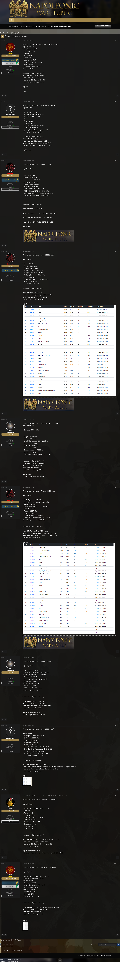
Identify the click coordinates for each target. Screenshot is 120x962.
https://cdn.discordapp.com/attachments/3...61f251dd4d (42, 853)
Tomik (16, 961)
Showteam (81, 956)
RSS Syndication (106, 956)
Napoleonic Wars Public (16, 26)
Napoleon (10, 432)
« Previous (8, 32)
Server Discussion (47, 26)
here (24, 91)
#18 (115, 725)
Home (16, 20)
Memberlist (24, 20)
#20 (115, 863)
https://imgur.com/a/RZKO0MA (34, 714)
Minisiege (38, 26)
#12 (115, 101)
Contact (32, 20)
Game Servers (29, 26)
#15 (115, 419)
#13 (115, 160)
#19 (115, 795)
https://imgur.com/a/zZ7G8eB (33, 476)
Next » (19, 32)
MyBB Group (17, 959)
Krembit (10, 808)
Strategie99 (10, 114)
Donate (39, 20)
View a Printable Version (7, 944)
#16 (115, 487)
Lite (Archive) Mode (93, 956)
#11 (115, 40)
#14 (115, 251)
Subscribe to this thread (7, 946)
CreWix (7, 961)
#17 (115, 657)
